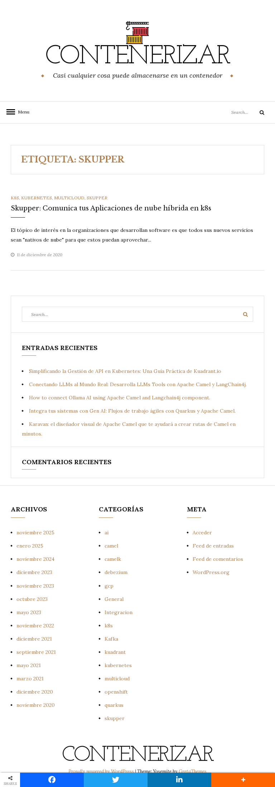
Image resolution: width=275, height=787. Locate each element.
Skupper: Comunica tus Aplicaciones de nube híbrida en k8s (111, 208)
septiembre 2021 (36, 652)
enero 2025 (29, 546)
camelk (113, 559)
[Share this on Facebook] (52, 780)
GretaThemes (193, 771)
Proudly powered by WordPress (101, 771)
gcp (109, 586)
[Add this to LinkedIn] (179, 780)
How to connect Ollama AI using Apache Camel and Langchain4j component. (119, 397)
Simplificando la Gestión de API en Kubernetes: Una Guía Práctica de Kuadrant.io (125, 371)
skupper (97, 197)
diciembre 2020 (34, 692)
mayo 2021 (28, 665)
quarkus (114, 705)
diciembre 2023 (34, 572)
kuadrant (115, 652)
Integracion (118, 612)
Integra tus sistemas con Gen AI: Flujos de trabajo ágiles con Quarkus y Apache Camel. (132, 411)
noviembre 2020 (35, 705)
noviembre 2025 (35, 532)
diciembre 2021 (34, 639)
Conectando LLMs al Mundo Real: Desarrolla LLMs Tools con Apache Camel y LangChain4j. (138, 384)
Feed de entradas (213, 546)
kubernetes (36, 197)
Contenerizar (137, 57)
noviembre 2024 (35, 559)
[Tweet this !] (116, 780)
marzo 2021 (30, 678)
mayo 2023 (28, 612)
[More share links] (243, 780)
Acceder (202, 532)
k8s (15, 197)
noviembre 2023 (35, 586)
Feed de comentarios (218, 559)
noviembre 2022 (35, 625)
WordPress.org (211, 572)
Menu (21, 112)
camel (111, 546)
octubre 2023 (32, 599)
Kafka (111, 639)
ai (106, 532)
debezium (116, 572)
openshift (116, 692)
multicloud (69, 197)
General (114, 599)
